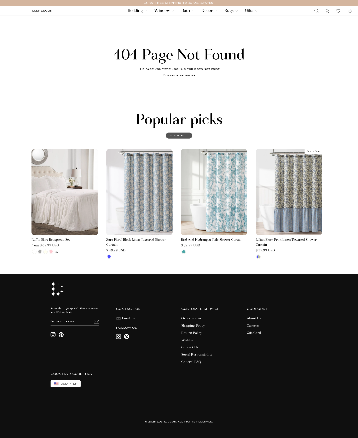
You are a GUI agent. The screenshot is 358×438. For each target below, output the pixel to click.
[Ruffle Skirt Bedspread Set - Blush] (51, 252)
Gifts (249, 11)
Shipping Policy (193, 325)
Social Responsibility (196, 354)
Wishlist (187, 340)
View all (179, 135)
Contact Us (189, 347)
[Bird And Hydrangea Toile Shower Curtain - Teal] (184, 252)
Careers (253, 325)
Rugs (229, 11)
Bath (186, 11)
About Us (254, 318)
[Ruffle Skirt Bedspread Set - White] (34, 252)
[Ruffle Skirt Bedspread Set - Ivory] (45, 252)
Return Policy (191, 333)
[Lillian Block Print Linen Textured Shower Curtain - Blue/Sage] (258, 257)
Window (162, 11)
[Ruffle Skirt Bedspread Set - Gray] (40, 252)
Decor (207, 11)
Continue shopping (179, 75)
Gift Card (254, 333)
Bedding (136, 11)
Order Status (191, 318)
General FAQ (191, 362)
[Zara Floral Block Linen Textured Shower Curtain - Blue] (109, 257)
